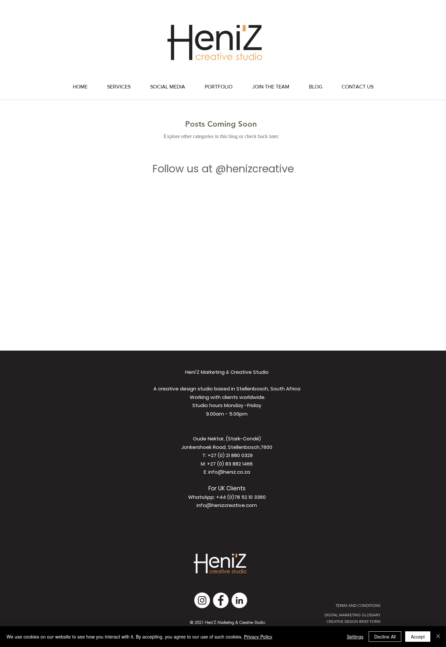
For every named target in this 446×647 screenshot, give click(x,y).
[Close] (438, 636)
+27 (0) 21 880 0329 (230, 455)
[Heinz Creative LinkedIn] (239, 600)
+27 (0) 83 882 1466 (230, 463)
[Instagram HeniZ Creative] (202, 600)
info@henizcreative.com (227, 505)
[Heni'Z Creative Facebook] (221, 600)
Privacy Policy (258, 636)
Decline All (385, 636)
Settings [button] (355, 636)
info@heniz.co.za (229, 471)
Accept (418, 636)
